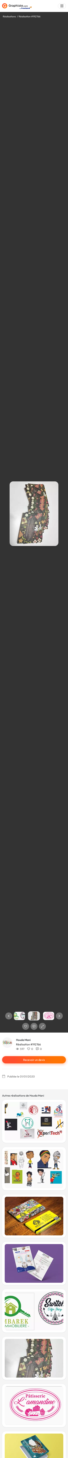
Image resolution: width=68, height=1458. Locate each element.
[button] (8, 1015)
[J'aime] (25, 1026)
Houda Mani (23, 1040)
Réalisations (9, 16)
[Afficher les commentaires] (34, 1026)
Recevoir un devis (34, 1060)
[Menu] (62, 6)
